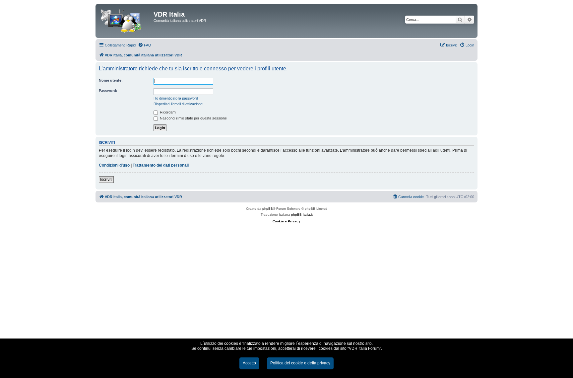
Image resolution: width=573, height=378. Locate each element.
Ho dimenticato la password (176, 98)
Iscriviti (106, 179)
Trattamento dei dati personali (161, 165)
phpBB (267, 208)
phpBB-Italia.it (302, 214)
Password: (108, 91)
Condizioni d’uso (114, 165)
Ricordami (167, 112)
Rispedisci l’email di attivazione (178, 104)
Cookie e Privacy (286, 221)
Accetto (249, 363)
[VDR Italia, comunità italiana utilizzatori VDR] (125, 21)
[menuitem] (144, 45)
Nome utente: (111, 80)
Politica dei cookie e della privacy (300, 363)
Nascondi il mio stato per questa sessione (193, 118)
